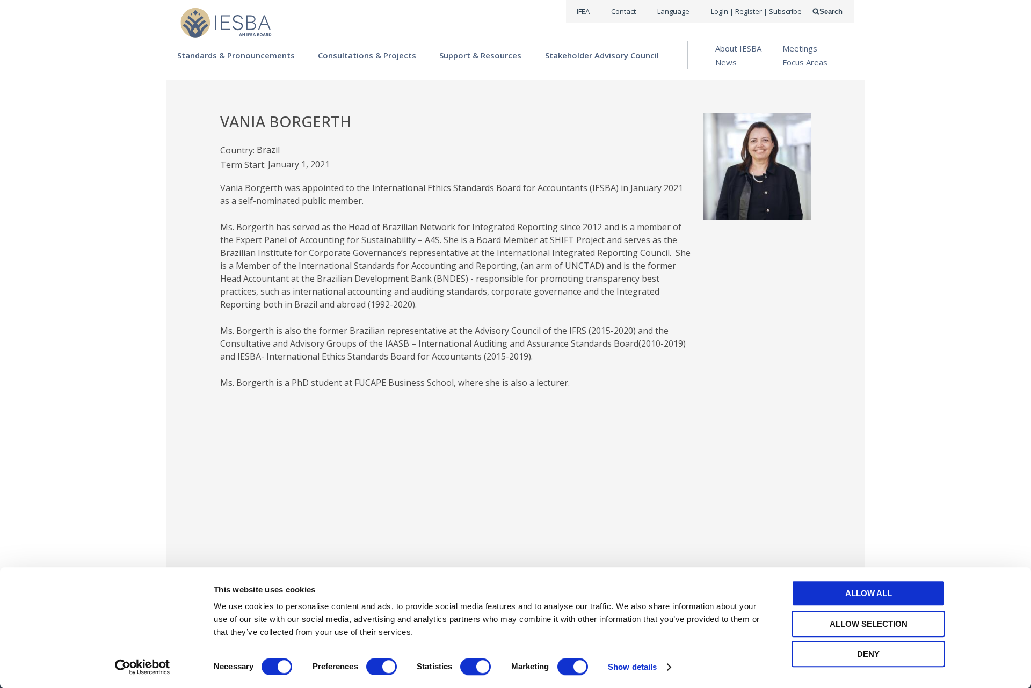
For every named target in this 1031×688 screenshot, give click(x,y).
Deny (868, 653)
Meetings (799, 48)
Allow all (868, 593)
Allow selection (868, 623)
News (726, 62)
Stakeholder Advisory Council (602, 55)
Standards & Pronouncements (236, 55)
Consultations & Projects (367, 55)
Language (673, 11)
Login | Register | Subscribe (756, 11)
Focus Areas (804, 62)
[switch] (381, 666)
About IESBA (738, 48)
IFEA (583, 11)
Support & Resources (480, 55)
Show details (632, 666)
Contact (623, 11)
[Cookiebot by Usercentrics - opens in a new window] (143, 667)
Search (831, 12)
